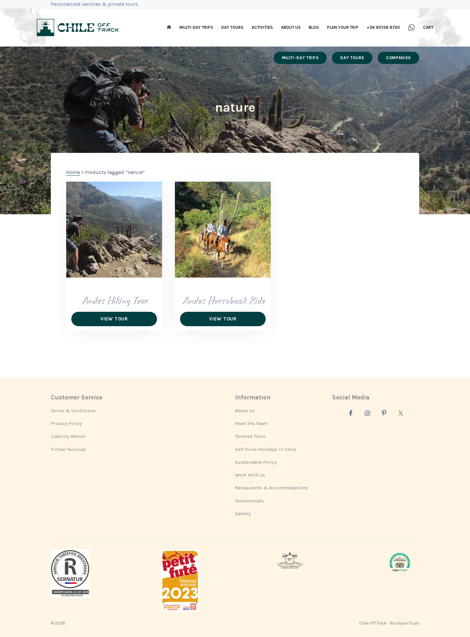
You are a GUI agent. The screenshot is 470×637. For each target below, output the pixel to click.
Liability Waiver (68, 436)
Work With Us (250, 475)
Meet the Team (251, 423)
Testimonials (249, 501)
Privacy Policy (66, 423)
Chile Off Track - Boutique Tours (389, 623)
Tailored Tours (250, 436)
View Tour (114, 319)
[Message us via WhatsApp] (411, 27)
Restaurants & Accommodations (271, 488)
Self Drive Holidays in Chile (265, 449)
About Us (245, 410)
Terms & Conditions (73, 410)
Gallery (243, 513)
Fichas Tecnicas (68, 449)
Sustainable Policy (256, 462)
